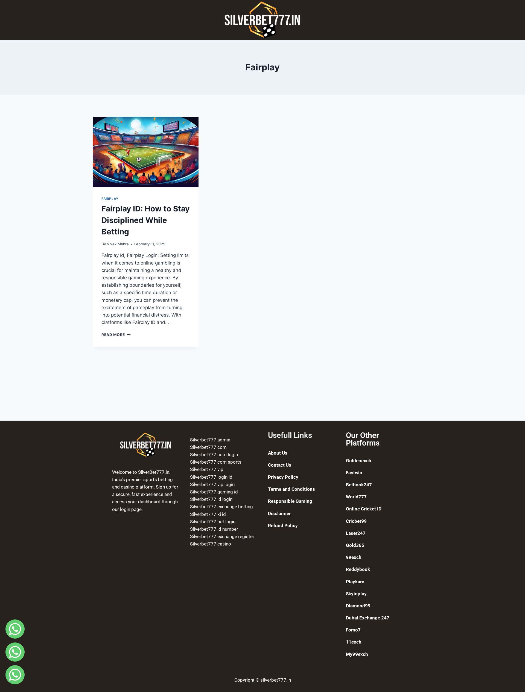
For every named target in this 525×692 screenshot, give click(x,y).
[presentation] (146, 152)
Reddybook (358, 569)
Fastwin (354, 472)
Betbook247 (359, 484)
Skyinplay (356, 593)
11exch (353, 642)
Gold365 (355, 545)
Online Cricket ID (363, 509)
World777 (356, 496)
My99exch (357, 654)
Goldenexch (358, 460)
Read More (116, 334)
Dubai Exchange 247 (367, 618)
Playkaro (355, 581)
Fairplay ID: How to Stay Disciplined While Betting (145, 220)
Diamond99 (358, 605)
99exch (353, 557)
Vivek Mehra (118, 244)
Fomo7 (353, 630)
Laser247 (356, 533)
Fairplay (110, 199)
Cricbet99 (356, 521)
